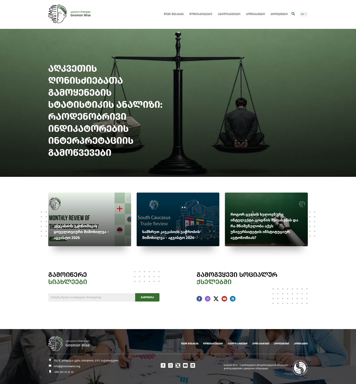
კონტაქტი (301, 343)
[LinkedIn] (232, 299)
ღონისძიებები (200, 14)
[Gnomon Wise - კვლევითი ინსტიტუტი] (57, 14)
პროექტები (279, 14)
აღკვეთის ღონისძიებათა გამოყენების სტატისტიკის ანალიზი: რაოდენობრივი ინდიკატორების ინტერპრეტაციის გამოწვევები (105, 110)
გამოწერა (147, 297)
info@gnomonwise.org (67, 366)
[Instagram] (207, 299)
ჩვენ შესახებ (174, 14)
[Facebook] (199, 299)
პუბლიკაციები (229, 14)
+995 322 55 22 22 (64, 372)
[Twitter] (216, 299)
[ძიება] (293, 14)
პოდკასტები (255, 14)
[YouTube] (224, 299)
